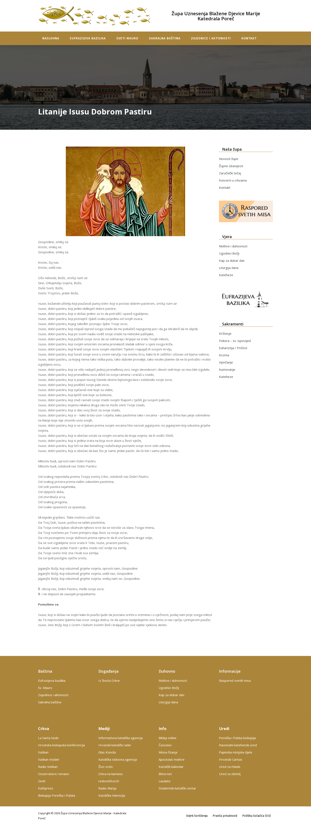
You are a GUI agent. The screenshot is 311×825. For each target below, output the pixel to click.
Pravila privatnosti (225, 816)
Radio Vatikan (48, 766)
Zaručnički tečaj (230, 173)
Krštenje (225, 333)
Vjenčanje (226, 362)
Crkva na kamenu (110, 774)
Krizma (224, 355)
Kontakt (249, 38)
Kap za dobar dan (232, 260)
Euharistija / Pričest (233, 348)
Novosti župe (228, 159)
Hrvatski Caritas (230, 759)
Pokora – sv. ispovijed (235, 341)
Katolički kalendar (171, 766)
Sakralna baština (164, 38)
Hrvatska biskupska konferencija (61, 745)
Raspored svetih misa (235, 680)
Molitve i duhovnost (233, 246)
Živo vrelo (105, 766)
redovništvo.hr (108, 781)
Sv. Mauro (45, 688)
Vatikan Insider (48, 759)
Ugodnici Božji (229, 253)
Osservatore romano (53, 774)
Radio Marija (107, 788)
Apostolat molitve (171, 759)
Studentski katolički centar (177, 788)
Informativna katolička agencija (120, 738)
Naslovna (50, 38)
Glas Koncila (107, 752)
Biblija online (167, 738)
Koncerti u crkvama (233, 180)
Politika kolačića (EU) (256, 816)
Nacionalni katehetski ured (238, 745)
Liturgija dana (228, 268)
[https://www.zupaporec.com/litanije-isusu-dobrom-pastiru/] (125, 191)
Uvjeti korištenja (197, 816)
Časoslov (165, 745)
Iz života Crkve (109, 680)
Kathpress (45, 788)
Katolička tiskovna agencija (117, 759)
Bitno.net (165, 774)
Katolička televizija (111, 795)
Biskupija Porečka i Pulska (56, 795)
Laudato (165, 781)
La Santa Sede (48, 738)
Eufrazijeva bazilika (88, 38)
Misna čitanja (168, 752)
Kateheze (226, 275)
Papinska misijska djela (235, 752)
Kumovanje (227, 369)
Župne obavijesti (231, 166)
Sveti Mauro (127, 38)
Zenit (41, 781)
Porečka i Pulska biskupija (237, 738)
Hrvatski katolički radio (114, 745)
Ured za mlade (229, 766)
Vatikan (43, 752)
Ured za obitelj (230, 774)
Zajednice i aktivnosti (211, 38)
